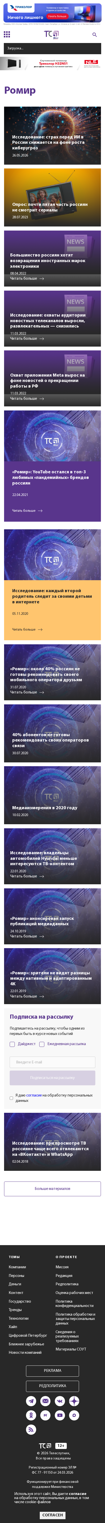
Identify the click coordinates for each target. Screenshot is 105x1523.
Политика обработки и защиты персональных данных (75, 1319)
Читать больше (23, 511)
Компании (17, 1267)
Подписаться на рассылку (52, 1078)
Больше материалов (52, 1189)
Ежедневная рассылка (66, 1044)
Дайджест (27, 1044)
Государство (20, 1302)
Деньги (15, 1284)
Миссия (62, 1267)
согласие (34, 1095)
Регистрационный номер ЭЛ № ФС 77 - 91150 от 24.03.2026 (52, 1470)
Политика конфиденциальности (75, 1304)
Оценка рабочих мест (74, 1293)
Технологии (19, 1319)
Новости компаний (25, 1353)
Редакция (64, 1276)
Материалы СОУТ (71, 1349)
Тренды (15, 1310)
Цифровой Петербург (28, 1336)
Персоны (16, 1276)
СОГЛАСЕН (52, 1515)
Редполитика (67, 1284)
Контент (16, 1293)
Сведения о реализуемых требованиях (67, 1336)
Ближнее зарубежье (26, 1344)
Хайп (13, 1327)
